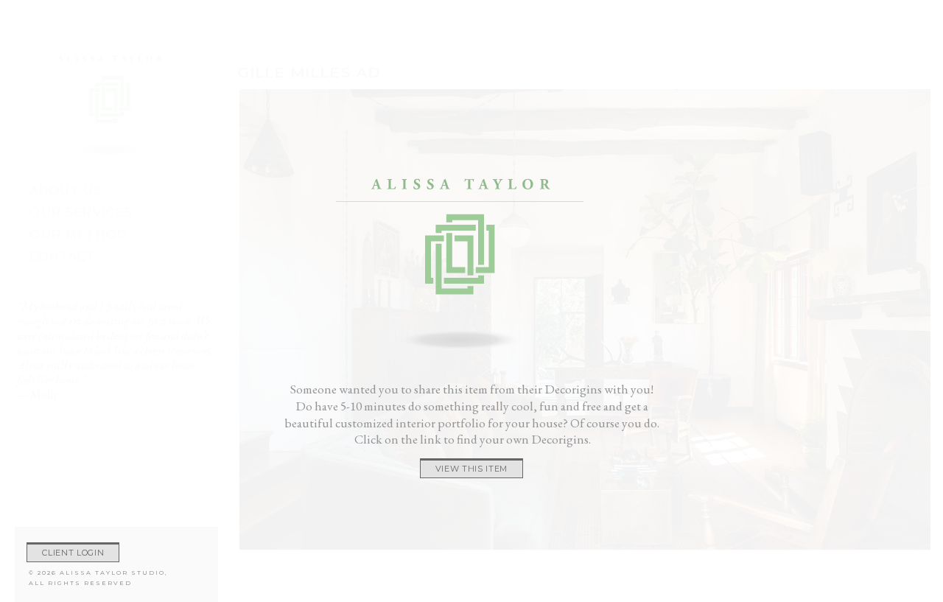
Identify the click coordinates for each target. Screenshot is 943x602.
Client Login (73, 552)
